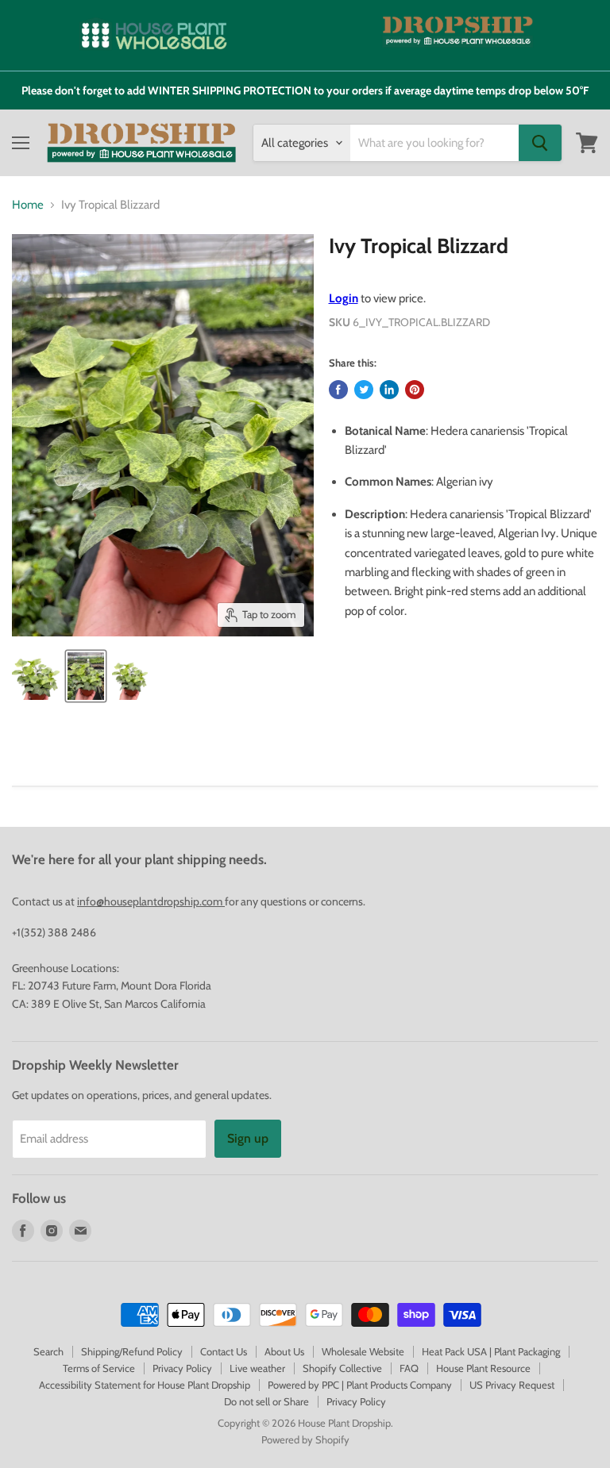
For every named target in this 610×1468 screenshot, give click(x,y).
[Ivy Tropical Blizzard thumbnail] (35, 676)
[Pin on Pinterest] (414, 389)
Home (28, 205)
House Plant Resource (483, 1368)
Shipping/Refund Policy (132, 1351)
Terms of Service (99, 1368)
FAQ (409, 1368)
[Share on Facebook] (338, 389)
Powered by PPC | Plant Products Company (360, 1384)
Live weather (257, 1368)
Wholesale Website (363, 1351)
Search (48, 1351)
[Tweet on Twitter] (363, 389)
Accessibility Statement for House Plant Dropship (144, 1384)
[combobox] (434, 143)
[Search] (540, 143)
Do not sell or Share (266, 1401)
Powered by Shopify (305, 1439)
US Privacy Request (511, 1384)
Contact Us (223, 1351)
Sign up (247, 1138)
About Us (284, 1351)
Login (343, 298)
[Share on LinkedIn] (389, 389)
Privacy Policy (182, 1368)
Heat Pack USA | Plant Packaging (491, 1351)
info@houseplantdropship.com (151, 901)
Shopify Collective (342, 1368)
